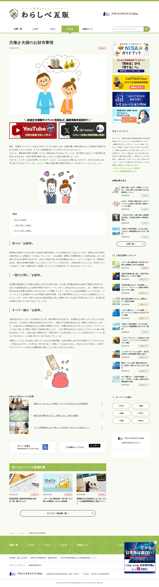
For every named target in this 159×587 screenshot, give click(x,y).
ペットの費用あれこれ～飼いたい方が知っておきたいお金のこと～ (62, 427)
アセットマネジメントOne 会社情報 (125, 168)
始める (141, 421)
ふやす (35, 29)
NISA (121, 406)
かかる (70, 29)
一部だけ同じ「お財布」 (23, 225)
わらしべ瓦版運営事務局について (124, 171)
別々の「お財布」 (20, 220)
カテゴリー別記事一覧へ (58, 513)
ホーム (11, 533)
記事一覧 (18, 29)
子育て (141, 413)
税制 (121, 413)
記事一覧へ (131, 244)
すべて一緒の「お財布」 (23, 231)
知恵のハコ (88, 29)
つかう (53, 29)
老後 (121, 421)
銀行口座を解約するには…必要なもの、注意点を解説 (56, 415)
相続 (141, 406)
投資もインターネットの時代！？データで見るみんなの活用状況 (61, 404)
